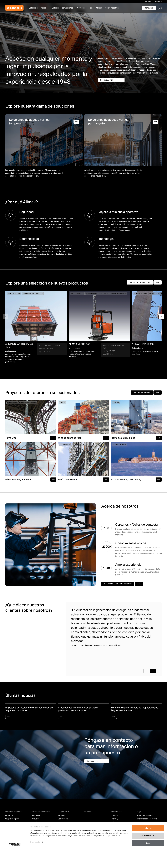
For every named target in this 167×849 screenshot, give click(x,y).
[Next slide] (153, 671)
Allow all (148, 828)
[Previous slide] (146, 671)
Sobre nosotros (116, 812)
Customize (146, 836)
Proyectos (88, 812)
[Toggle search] (160, 8)
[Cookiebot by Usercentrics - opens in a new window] (15, 844)
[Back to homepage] (14, 8)
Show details (35, 842)
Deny (148, 843)
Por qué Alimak (63, 812)
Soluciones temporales (13, 812)
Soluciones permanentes (41, 812)
